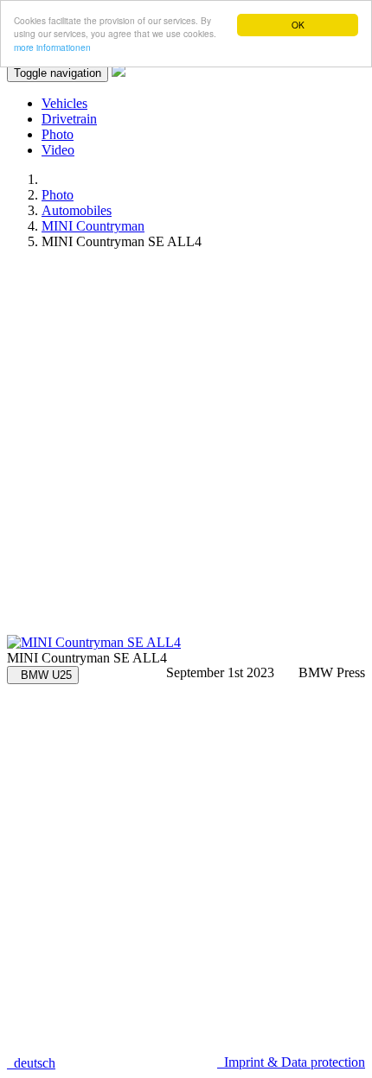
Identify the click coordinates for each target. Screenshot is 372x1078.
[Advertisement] (186, 449)
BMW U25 (43, 675)
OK (298, 24)
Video (58, 150)
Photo (58, 134)
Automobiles (77, 210)
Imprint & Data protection (291, 1062)
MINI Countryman (93, 226)
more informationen (52, 47)
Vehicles (64, 103)
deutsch (31, 1063)
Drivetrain (69, 118)
